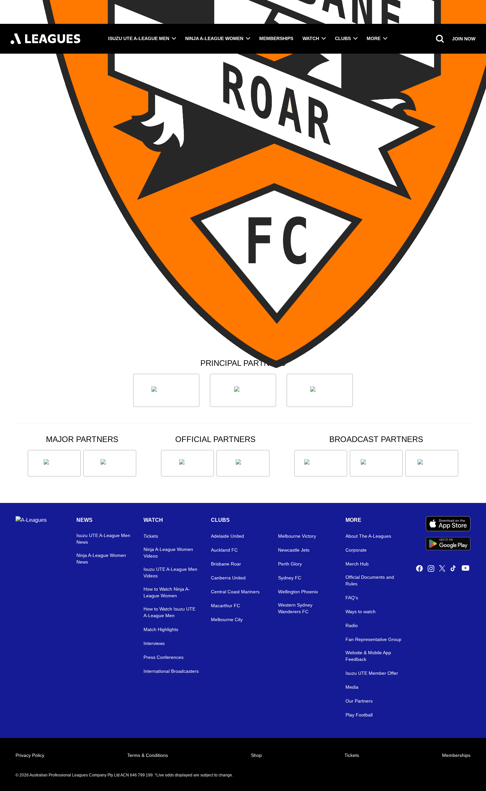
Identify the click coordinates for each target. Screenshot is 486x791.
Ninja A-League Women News (101, 559)
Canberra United (228, 577)
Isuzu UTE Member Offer (371, 673)
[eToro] (110, 463)
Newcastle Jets (293, 550)
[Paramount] (376, 463)
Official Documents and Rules (369, 580)
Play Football (359, 714)
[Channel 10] (321, 463)
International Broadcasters (171, 671)
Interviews (154, 643)
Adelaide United (227, 536)
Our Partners (359, 701)
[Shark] (319, 390)
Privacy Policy (30, 755)
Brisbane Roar (226, 564)
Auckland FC (224, 550)
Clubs (343, 38)
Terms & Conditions (147, 755)
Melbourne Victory (297, 536)
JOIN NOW (463, 38)
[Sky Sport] (432, 463)
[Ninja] (243, 390)
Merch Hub (357, 564)
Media (351, 687)
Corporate (356, 550)
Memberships (276, 38)
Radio (351, 625)
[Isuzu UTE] (166, 390)
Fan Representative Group (373, 639)
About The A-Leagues (368, 536)
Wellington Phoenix (298, 591)
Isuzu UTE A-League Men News (103, 539)
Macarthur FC (225, 605)
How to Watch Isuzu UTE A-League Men (169, 612)
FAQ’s (351, 597)
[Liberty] (54, 463)
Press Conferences (163, 657)
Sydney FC (289, 577)
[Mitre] (187, 463)
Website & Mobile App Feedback (368, 656)
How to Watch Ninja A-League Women (166, 592)
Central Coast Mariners (235, 591)
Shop (256, 755)
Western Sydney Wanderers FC (295, 608)
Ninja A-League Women (214, 38)
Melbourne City (227, 619)
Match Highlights (160, 629)
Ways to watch (360, 611)
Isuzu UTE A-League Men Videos (170, 572)
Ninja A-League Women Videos (168, 553)
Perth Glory (290, 564)
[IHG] (243, 463)
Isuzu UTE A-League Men (138, 38)
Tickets (150, 536)
